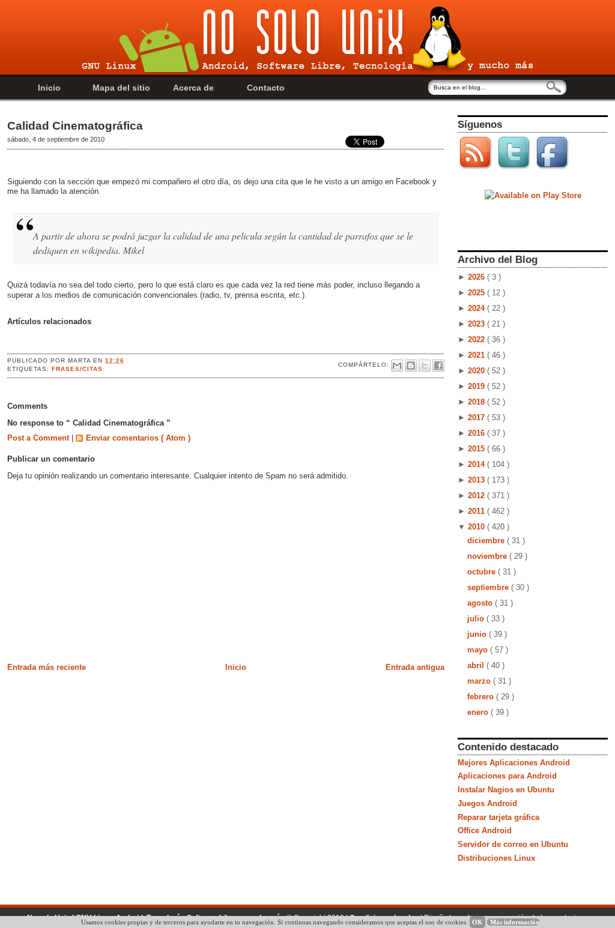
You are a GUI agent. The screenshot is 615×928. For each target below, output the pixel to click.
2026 (477, 277)
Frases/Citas (77, 369)
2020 (477, 370)
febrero (481, 696)
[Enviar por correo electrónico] (397, 366)
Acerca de (193, 87)
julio (476, 618)
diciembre (487, 540)
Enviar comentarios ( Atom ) (138, 437)
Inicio (49, 87)
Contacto (266, 87)
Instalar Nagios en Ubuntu (506, 789)
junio (478, 634)
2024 (477, 308)
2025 (477, 292)
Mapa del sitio (121, 87)
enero (479, 712)
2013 (477, 479)
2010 (477, 526)
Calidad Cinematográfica (75, 125)
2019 (477, 386)
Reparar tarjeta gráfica (498, 817)
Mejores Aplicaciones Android (514, 762)
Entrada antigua (415, 667)
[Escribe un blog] (411, 366)
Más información (514, 922)
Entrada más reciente (46, 667)
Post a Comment (39, 437)
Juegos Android (487, 803)
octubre (482, 571)
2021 (477, 355)
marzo (480, 680)
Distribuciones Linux (496, 858)
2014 (477, 464)
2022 (477, 339)
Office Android (485, 830)
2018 (477, 401)
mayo (478, 649)
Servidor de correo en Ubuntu (513, 844)
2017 (477, 417)
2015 (477, 448)
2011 (477, 511)
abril (476, 665)
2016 (477, 433)
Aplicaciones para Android (507, 775)
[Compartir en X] (425, 366)
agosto (481, 602)
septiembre (489, 587)
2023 (477, 323)
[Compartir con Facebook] (438, 366)
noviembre (488, 556)
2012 (477, 495)
